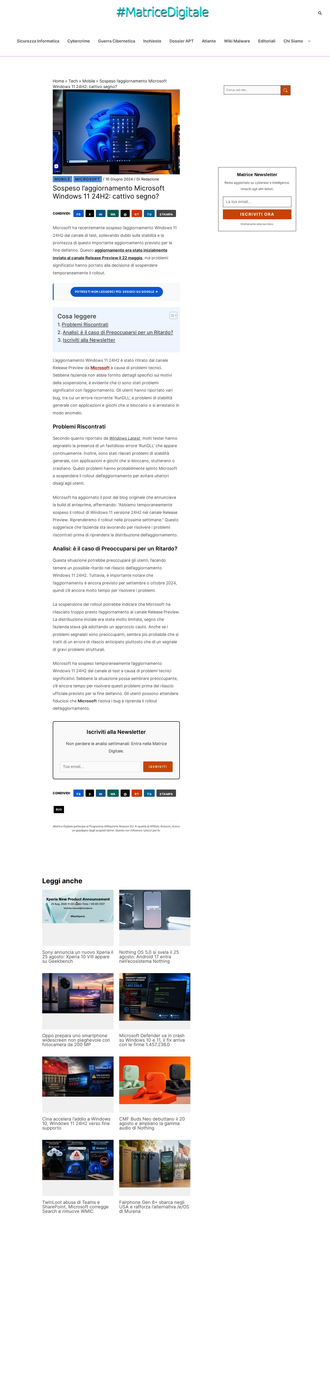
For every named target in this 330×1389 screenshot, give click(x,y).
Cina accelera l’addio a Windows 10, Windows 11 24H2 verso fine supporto (76, 1123)
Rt (137, 214)
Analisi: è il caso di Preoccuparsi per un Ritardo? (118, 332)
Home (58, 81)
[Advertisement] (257, 131)
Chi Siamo (293, 41)
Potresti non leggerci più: (116, 291)
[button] (320, 13)
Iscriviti (158, 766)
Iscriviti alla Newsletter (89, 340)
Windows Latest (124, 438)
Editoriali (266, 41)
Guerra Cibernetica (116, 41)
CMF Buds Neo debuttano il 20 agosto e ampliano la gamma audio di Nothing (152, 1123)
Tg (149, 214)
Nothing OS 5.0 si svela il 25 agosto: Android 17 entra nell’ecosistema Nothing (149, 957)
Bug (59, 809)
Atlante (209, 41)
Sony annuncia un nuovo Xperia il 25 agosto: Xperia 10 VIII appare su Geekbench (77, 957)
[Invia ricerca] (285, 90)
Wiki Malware (237, 41)
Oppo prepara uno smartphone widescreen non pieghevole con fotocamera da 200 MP (76, 1040)
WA (113, 214)
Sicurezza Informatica (38, 41)
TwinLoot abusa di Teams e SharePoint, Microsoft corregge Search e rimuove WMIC (75, 1207)
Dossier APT (181, 41)
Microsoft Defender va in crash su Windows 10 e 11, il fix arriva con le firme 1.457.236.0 (152, 1040)
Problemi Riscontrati (85, 324)
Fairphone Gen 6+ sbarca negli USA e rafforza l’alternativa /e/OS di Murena (154, 1207)
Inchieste (152, 41)
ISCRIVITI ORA (257, 214)
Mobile (88, 81)
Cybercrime (78, 41)
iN (100, 214)
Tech (73, 81)
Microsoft (87, 179)
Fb (79, 214)
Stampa (166, 214)
